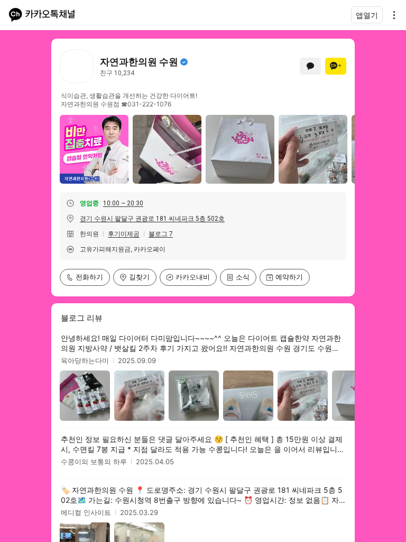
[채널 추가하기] (335, 66)
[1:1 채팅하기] (310, 66)
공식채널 (184, 62)
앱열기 (367, 15)
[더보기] (391, 14)
